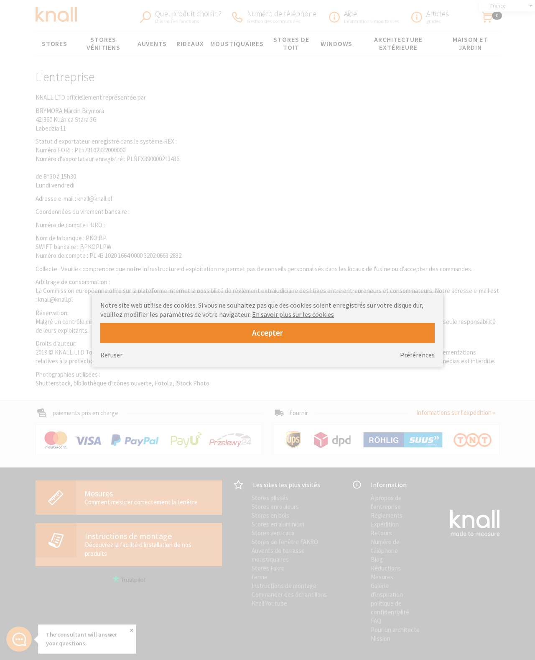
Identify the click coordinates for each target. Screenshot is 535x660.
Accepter (267, 333)
